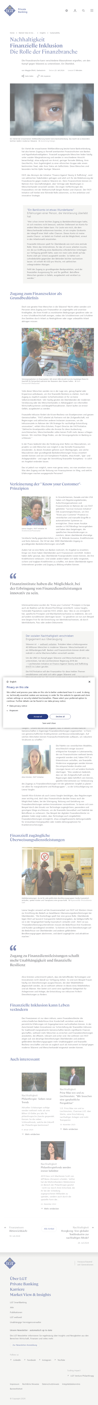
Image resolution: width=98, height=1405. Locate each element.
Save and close (49, 723)
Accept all (38, 716)
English (13, 681)
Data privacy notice (18, 706)
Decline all (60, 716)
